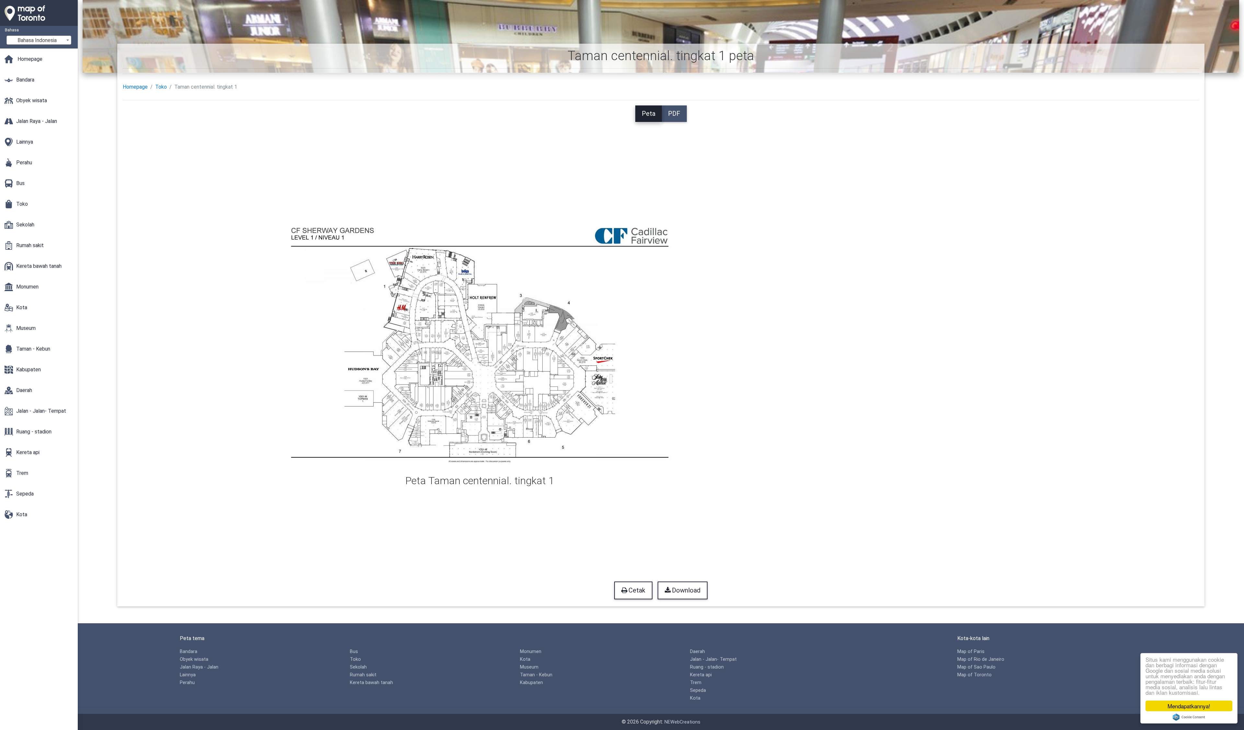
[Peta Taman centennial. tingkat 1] (479, 346)
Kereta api (701, 675)
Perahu (187, 682)
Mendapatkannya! (1189, 706)
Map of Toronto (974, 675)
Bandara (188, 651)
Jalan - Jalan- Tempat (713, 659)
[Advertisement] (660, 167)
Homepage (135, 87)
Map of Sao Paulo (976, 667)
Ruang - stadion (707, 667)
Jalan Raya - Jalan (199, 667)
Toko (161, 87)
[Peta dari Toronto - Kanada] (39, 22)
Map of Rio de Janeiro (980, 659)
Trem (695, 682)
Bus (354, 651)
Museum (529, 667)
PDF (674, 113)
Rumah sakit (363, 675)
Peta (648, 113)
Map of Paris (971, 651)
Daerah (697, 651)
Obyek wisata (194, 659)
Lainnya (188, 675)
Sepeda (698, 690)
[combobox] (38, 40)
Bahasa (12, 29)
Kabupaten (531, 682)
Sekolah (358, 667)
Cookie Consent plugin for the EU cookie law (1189, 717)
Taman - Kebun (536, 675)
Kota (525, 659)
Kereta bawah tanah (371, 682)
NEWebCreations (682, 722)
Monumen (530, 651)
